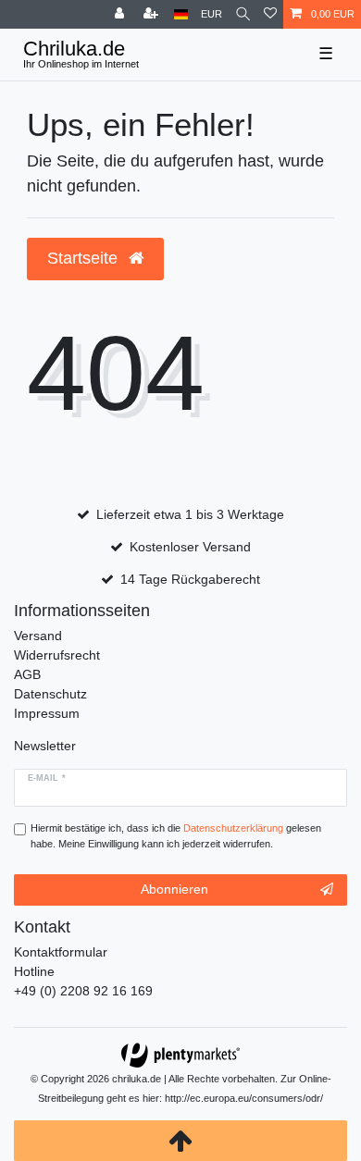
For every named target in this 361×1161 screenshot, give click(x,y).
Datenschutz (50, 693)
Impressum (47, 713)
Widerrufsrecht (57, 655)
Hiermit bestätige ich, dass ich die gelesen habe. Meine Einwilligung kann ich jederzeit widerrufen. (176, 835)
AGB (27, 674)
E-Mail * (47, 778)
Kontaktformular (60, 952)
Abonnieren (174, 889)
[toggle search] (243, 14)
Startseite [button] (84, 258)
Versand (38, 635)
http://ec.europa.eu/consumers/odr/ (244, 1098)
